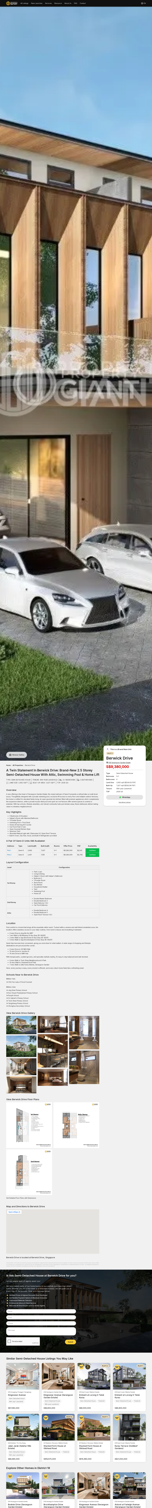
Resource (58, 3)
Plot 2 (9, 855)
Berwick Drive (30, 765)
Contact (83, 3)
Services (48, 3)
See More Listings (125, 802)
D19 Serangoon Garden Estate (119, 763)
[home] (11, 3)
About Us (67, 3)
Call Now (92, 850)
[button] (24, 3)
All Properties (18, 765)
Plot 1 (9, 850)
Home (8, 765)
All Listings (24, 3)
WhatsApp (126, 797)
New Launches (36, 3)
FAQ (75, 3)
